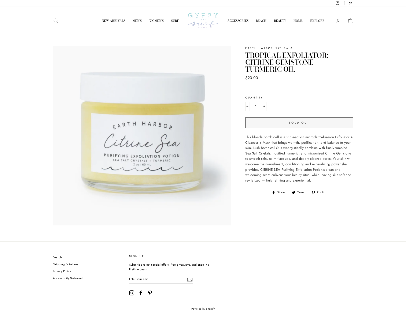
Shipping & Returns (65, 264)
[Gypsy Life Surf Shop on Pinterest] (149, 292)
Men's (137, 20)
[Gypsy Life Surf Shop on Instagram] (131, 292)
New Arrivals (113, 20)
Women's (156, 20)
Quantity (254, 98)
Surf (175, 20)
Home (298, 20)
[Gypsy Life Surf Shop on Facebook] (140, 292)
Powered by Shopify (203, 309)
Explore (317, 20)
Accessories (237, 20)
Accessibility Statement (67, 278)
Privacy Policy (62, 271)
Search (57, 257)
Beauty (280, 20)
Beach (261, 20)
